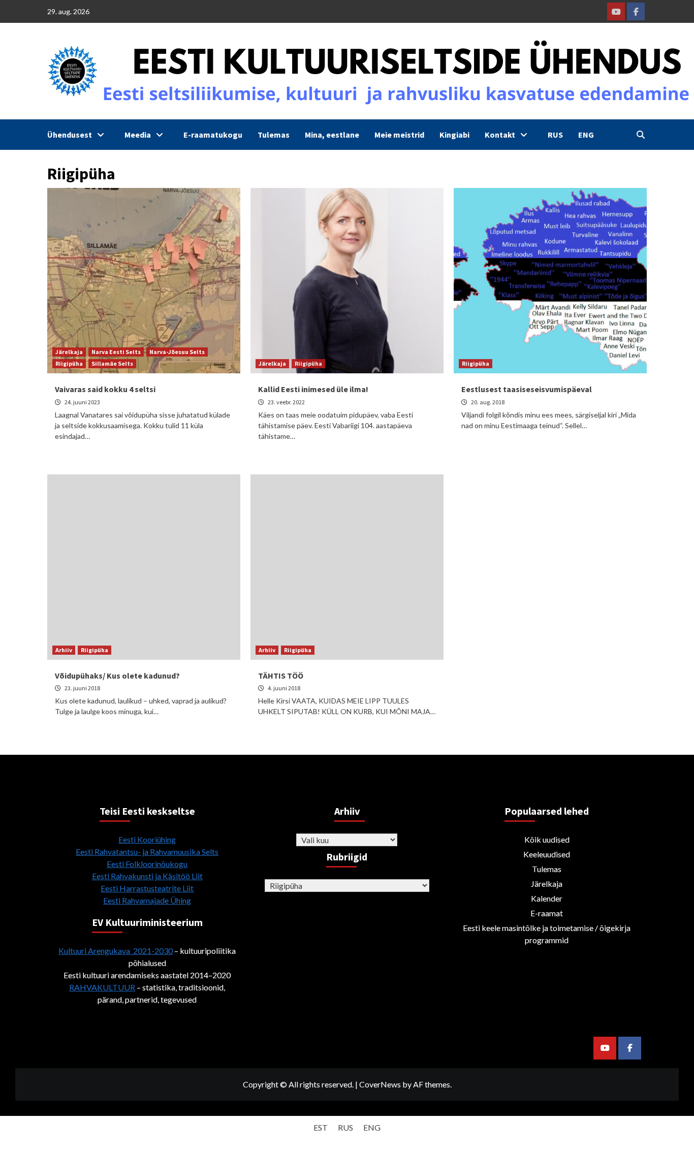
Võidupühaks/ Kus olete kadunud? (117, 675)
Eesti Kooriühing (147, 839)
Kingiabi (454, 135)
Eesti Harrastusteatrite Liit (147, 888)
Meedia (137, 135)
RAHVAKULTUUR (102, 987)
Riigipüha (69, 363)
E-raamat (546, 913)
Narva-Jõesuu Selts (177, 352)
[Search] (640, 134)
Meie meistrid (399, 135)
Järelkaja (69, 352)
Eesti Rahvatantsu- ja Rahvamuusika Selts (147, 851)
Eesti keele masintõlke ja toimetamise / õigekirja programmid (546, 934)
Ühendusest (69, 135)
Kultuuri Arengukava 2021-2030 (115, 950)
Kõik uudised (547, 839)
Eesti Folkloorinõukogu (147, 864)
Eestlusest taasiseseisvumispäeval (526, 389)
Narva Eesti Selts (116, 352)
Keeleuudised (546, 854)
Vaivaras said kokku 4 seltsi (105, 389)
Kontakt (500, 135)
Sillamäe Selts (112, 363)
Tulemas (274, 135)
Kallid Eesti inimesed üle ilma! (313, 389)
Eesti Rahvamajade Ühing (147, 900)
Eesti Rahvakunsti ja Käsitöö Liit (147, 876)
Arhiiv (63, 650)
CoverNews (380, 1084)
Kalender (546, 898)
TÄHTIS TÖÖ (280, 675)
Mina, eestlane (332, 135)
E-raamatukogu (212, 135)
